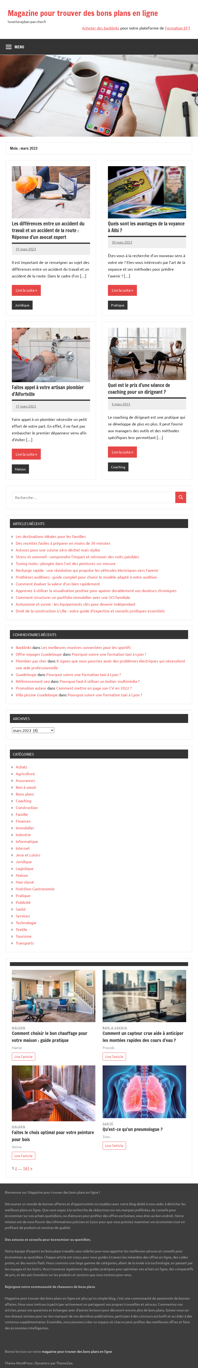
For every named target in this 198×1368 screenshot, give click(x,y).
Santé (21, 909)
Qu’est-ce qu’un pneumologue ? (133, 1129)
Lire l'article (23, 1056)
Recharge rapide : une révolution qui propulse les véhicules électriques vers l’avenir (87, 570)
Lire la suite (25, 290)
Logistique (25, 868)
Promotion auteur (31, 687)
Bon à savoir (26, 787)
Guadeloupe (26, 674)
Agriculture (25, 773)
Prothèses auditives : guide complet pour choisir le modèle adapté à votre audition (86, 576)
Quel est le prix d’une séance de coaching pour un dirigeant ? (139, 388)
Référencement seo (33, 681)
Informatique (27, 841)
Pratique (117, 305)
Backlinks (23, 647)
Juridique (22, 305)
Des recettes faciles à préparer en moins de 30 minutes (63, 543)
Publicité (23, 902)
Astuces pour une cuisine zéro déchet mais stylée (58, 549)
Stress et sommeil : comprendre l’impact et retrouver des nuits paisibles (77, 556)
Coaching (118, 467)
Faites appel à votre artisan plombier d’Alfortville (48, 391)
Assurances (25, 780)
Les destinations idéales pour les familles (51, 536)
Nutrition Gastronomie (35, 888)
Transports (25, 942)
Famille (22, 814)
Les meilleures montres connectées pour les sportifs (86, 647)
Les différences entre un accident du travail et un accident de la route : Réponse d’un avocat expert (48, 230)
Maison (20, 469)
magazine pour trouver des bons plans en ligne (77, 1351)
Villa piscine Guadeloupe (37, 694)
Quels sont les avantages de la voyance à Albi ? (146, 227)
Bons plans (25, 793)
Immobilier (25, 827)
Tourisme (24, 936)
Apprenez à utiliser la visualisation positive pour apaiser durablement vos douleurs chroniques (96, 590)
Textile (21, 929)
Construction (27, 807)
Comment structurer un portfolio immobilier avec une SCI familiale (73, 597)
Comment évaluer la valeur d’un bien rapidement (58, 583)
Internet (23, 848)
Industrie (23, 834)
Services (23, 915)
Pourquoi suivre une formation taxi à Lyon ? (109, 654)
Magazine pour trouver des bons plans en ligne (83, 13)
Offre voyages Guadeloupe (39, 654)
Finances (23, 820)
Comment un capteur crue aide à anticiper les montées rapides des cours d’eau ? (143, 1036)
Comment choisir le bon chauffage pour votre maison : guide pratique (49, 1036)
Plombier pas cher (31, 660)
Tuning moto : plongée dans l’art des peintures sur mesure (66, 563)
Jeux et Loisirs (28, 854)
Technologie (26, 922)
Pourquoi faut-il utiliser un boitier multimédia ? (100, 681)
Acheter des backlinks (100, 27)
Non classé (25, 881)
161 (26, 1168)
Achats (21, 766)
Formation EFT (177, 27)
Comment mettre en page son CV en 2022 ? (94, 687)
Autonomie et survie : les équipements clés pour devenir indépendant (75, 604)
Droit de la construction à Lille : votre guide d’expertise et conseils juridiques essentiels (90, 610)
